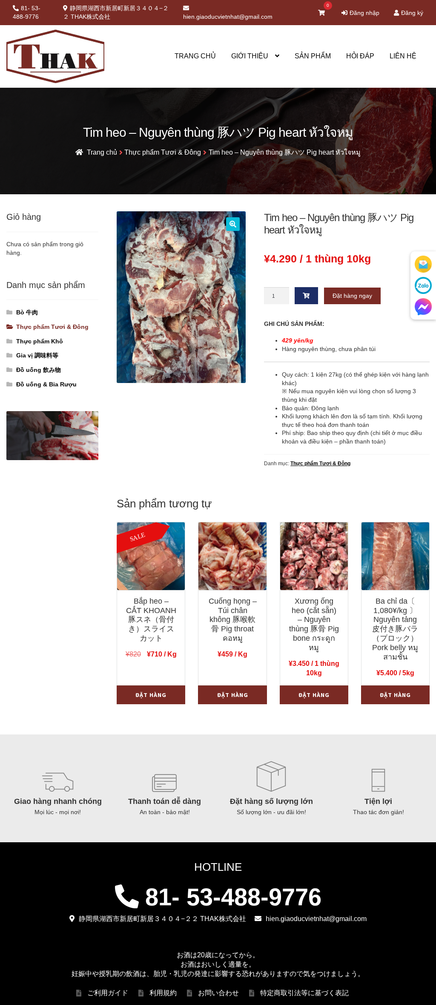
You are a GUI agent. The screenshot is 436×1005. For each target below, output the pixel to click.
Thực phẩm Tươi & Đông (162, 152)
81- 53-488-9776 (26, 12)
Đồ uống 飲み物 (38, 369)
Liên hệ (403, 56)
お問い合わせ (218, 992)
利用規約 (163, 992)
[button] (233, 224)
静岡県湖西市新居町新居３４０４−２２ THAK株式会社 (116, 12)
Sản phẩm (313, 56)
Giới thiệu (249, 56)
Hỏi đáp (360, 56)
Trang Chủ (195, 56)
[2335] (306, 295)
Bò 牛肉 (27, 312)
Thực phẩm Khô (39, 341)
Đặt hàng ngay (352, 295)
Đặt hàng (150, 695)
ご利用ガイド (107, 992)
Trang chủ (102, 152)
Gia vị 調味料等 (37, 355)
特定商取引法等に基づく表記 (304, 992)
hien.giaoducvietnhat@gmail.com (227, 16)
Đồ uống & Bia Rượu (46, 384)
